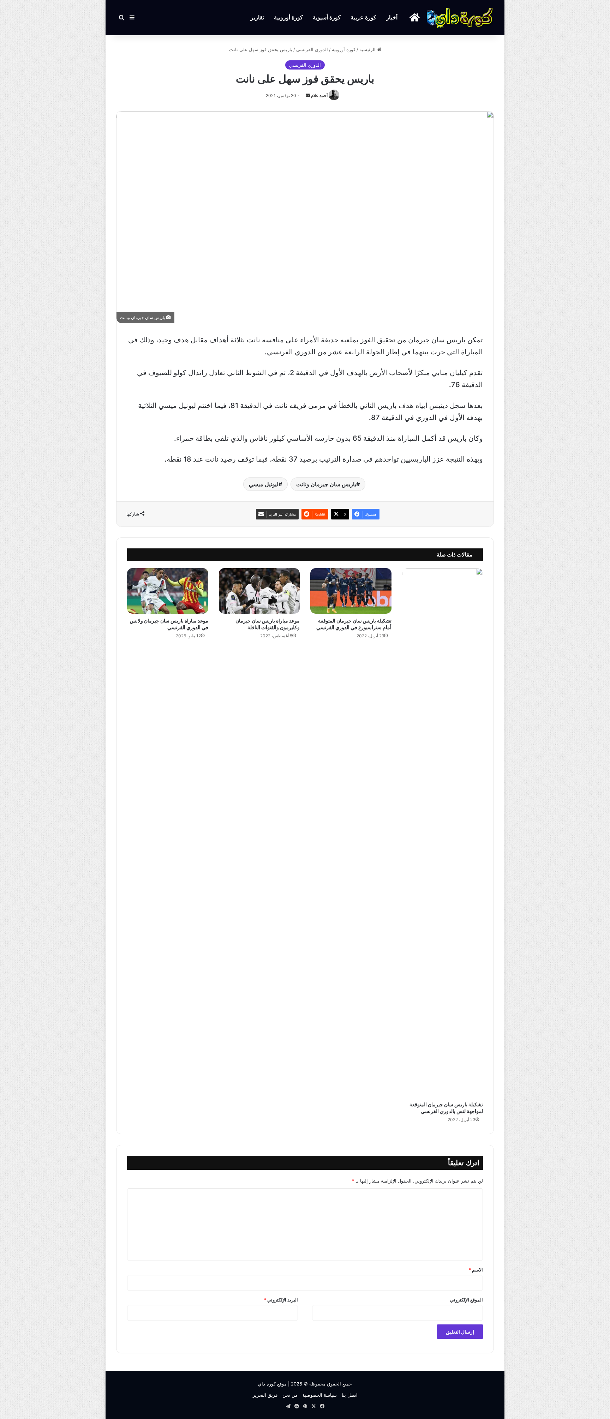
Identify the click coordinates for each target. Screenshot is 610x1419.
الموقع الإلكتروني (466, 1300)
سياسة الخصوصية (320, 1395)
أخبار (391, 17)
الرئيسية (368, 49)
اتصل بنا (350, 1395)
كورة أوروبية (288, 17)
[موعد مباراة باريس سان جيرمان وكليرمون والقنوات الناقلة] (259, 591)
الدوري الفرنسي (312, 49)
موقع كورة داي (272, 1384)
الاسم (475, 1270)
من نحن (290, 1395)
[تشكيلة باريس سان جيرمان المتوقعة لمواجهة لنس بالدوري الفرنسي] (442, 833)
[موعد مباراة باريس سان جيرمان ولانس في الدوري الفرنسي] (167, 591)
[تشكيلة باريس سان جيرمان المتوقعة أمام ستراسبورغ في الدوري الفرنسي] (350, 591)
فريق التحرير (265, 1395)
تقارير (257, 17)
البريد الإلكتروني (281, 1300)
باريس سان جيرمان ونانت (326, 484)
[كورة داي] (460, 17)
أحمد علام (319, 95)
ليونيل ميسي (264, 484)
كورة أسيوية (327, 17)
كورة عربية (363, 17)
